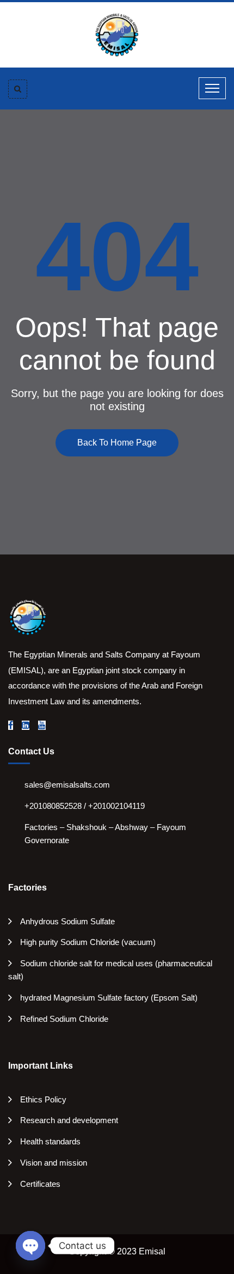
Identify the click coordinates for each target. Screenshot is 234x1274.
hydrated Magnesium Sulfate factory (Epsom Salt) (109, 997)
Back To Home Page (117, 442)
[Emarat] (27, 616)
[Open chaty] (30, 1245)
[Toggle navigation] (212, 88)
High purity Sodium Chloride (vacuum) (88, 942)
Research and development (69, 1120)
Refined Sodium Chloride (64, 1018)
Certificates (40, 1183)
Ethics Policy (43, 1099)
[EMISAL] (117, 34)
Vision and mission (53, 1162)
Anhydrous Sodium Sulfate (67, 921)
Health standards (50, 1141)
